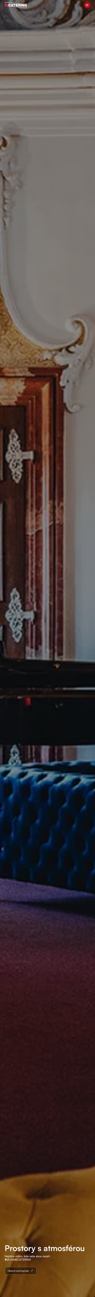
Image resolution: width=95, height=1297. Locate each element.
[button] (87, 5)
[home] (16, 5)
